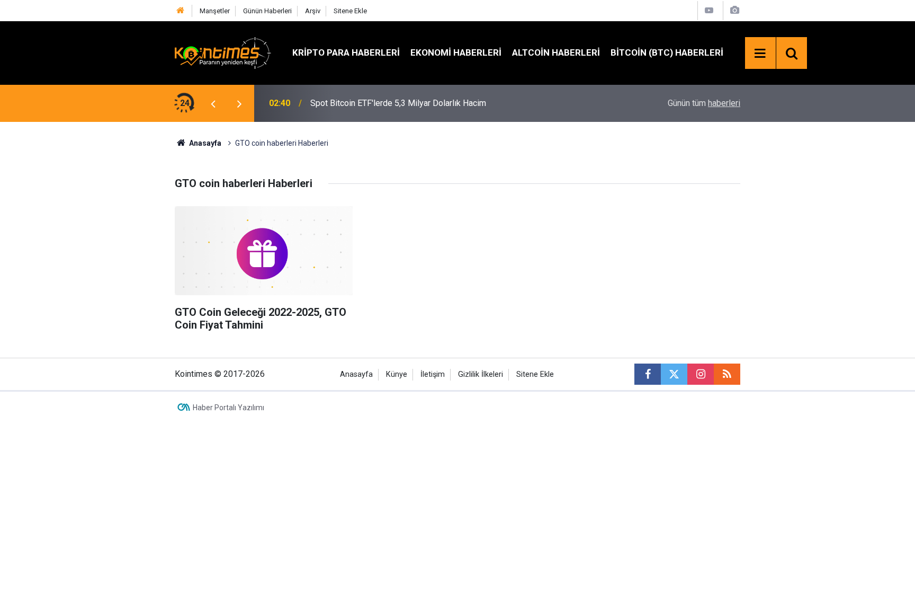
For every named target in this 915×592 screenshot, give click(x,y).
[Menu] (760, 53)
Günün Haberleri (267, 11)
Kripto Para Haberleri (346, 52)
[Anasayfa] (180, 11)
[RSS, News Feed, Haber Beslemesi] (727, 374)
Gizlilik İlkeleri (480, 374)
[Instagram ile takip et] (700, 374)
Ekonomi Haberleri (455, 52)
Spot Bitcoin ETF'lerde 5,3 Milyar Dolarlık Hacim (398, 103)
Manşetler (215, 11)
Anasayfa (356, 374)
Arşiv (312, 11)
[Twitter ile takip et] (674, 374)
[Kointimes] (223, 52)
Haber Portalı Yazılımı (228, 407)
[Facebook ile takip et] (647, 374)
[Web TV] (709, 10)
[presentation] (213, 103)
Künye (396, 374)
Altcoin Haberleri (556, 52)
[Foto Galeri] (734, 10)
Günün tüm (704, 103)
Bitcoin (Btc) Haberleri (667, 52)
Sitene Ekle (350, 11)
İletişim (432, 374)
